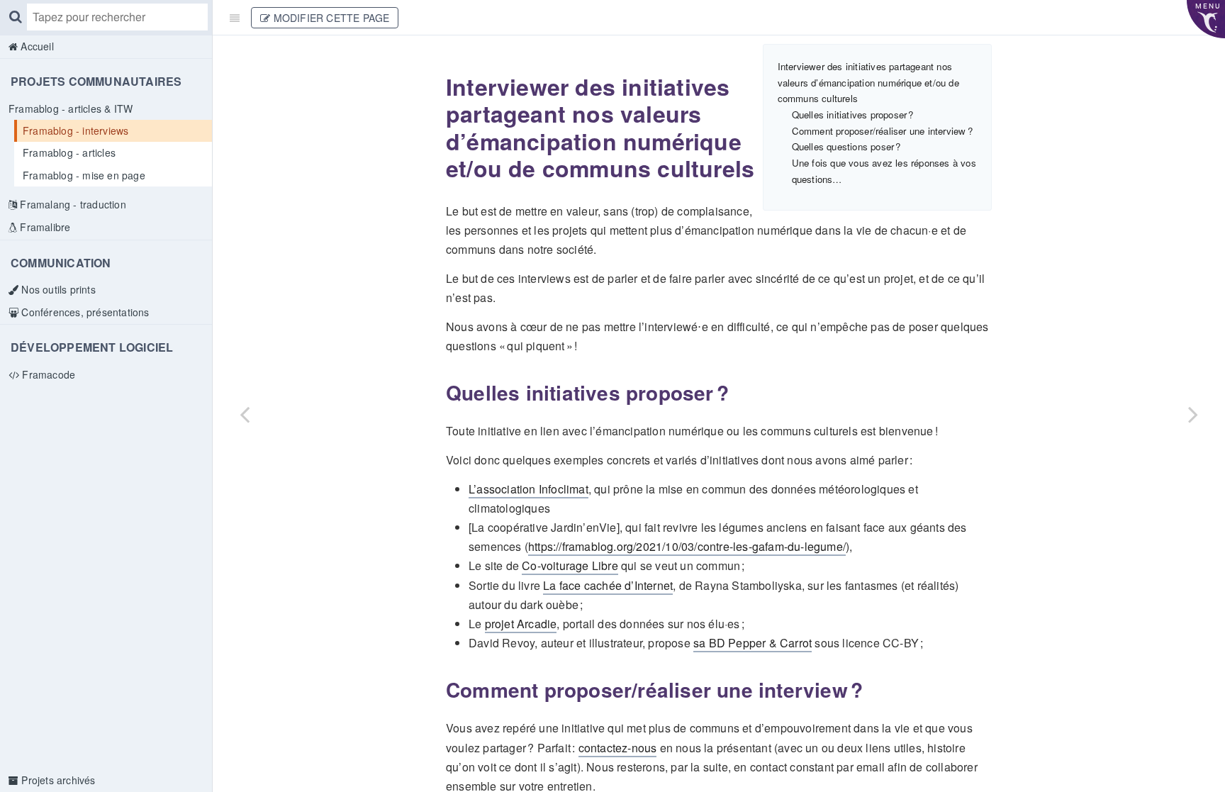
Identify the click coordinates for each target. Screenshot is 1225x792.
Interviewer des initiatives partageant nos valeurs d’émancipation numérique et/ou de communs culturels (868, 82)
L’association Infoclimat (528, 489)
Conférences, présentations (83, 312)
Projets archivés (56, 780)
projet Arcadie (521, 623)
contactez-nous (617, 748)
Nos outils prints (57, 289)
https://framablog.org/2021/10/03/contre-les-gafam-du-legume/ (687, 546)
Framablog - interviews (75, 130)
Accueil (36, 46)
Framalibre (43, 227)
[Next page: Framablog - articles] (1193, 413)
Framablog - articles (69, 152)
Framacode (47, 374)
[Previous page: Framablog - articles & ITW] (244, 413)
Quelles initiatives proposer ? (853, 114)
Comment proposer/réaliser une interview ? (882, 131)
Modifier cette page (329, 18)
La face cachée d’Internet (608, 585)
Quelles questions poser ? (846, 146)
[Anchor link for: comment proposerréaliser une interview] (437, 690)
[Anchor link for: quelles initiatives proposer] (437, 393)
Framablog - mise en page (84, 175)
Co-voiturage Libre (570, 565)
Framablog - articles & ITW (71, 108)
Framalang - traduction (71, 204)
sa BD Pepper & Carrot (752, 643)
